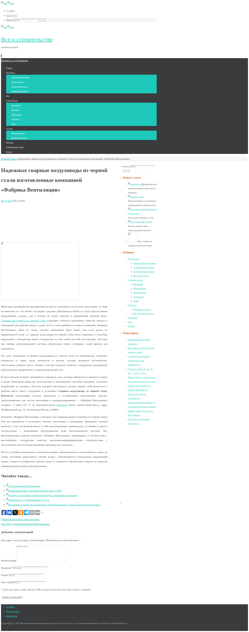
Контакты (11, 15)
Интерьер (133, 318)
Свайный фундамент (143, 267)
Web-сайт (6, 582)
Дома (136, 301)
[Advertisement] (54, 221)
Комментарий (8, 560)
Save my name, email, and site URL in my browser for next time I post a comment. (47, 589)
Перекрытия (139, 288)
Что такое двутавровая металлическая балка (25, 524)
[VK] (4, 3)
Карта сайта (12, 611)
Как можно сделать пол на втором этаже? (77, 504)
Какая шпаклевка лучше (48, 490)
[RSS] (10, 3)
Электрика (138, 297)
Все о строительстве (27, 39)
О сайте (10, 10)
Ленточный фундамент (144, 263)
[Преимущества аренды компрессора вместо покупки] (135, 184)
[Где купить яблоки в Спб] (142, 213)
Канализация (139, 292)
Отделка (132, 305)
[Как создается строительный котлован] (133, 241)
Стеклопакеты (32, 486)
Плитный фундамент (143, 271)
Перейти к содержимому (14, 60)
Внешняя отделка (142, 309)
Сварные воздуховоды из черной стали (23, 320)
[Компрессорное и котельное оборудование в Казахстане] (136, 196)
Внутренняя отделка (143, 313)
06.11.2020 (7, 200)
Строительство (135, 280)
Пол (130, 322)
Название (7, 567)
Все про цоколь (141, 276)
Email (5, 575)
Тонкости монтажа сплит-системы (20, 519)
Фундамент (133, 259)
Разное (14, 158)
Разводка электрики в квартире (60, 495)
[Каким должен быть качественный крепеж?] (140, 222)
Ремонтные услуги (39, 500)
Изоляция (138, 284)
